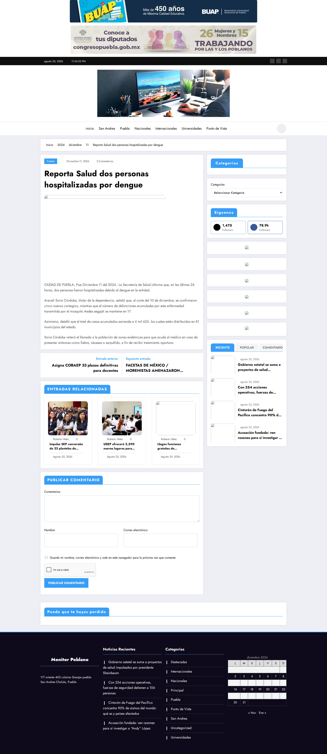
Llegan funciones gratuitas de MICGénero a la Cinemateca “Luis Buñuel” (169, 446)
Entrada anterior (107, 358)
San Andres (107, 128)
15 (283, 683)
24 (244, 696)
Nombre (49, 530)
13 (267, 683)
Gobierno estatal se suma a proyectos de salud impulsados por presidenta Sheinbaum (259, 367)
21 (275, 689)
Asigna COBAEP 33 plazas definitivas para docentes (85, 368)
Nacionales (143, 128)
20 (268, 689)
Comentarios (52, 492)
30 (235, 702)
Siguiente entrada (138, 358)
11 (252, 683)
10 (244, 683)
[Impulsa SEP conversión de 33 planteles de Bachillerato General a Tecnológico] (68, 418)
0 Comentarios (105, 161)
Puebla (125, 128)
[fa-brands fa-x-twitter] (278, 61)
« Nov (252, 713)
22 (283, 689)
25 (252, 696)
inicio (90, 128)
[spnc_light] (281, 128)
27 (267, 696)
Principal (177, 690)
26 (260, 696)
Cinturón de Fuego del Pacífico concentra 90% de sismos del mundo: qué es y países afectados (259, 413)
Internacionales (166, 128)
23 (235, 696)
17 (244, 689)
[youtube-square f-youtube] (285, 61)
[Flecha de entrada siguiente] (197, 365)
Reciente (223, 347)
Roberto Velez (61, 439)
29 (283, 696)
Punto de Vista (216, 128)
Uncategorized (181, 727)
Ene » (262, 713)
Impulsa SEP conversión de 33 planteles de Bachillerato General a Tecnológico (66, 446)
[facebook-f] (272, 61)
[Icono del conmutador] (43, 129)
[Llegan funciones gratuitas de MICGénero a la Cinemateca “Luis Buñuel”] (176, 418)
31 (244, 702)
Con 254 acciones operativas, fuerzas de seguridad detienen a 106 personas (258, 390)
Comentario (272, 347)
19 (259, 689)
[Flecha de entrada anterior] (45, 365)
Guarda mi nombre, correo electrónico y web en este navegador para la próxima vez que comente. (113, 557)
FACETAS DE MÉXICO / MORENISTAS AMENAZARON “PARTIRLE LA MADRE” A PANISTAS (159, 368)
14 (275, 683)
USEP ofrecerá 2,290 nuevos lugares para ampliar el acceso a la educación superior (119, 446)
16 (235, 689)
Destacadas (179, 662)
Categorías (217, 184)
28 (275, 696)
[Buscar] (269, 129)
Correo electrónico (136, 530)
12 (259, 683)
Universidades (192, 128)
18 (251, 689)
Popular (247, 347)
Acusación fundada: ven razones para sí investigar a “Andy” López (259, 435)
